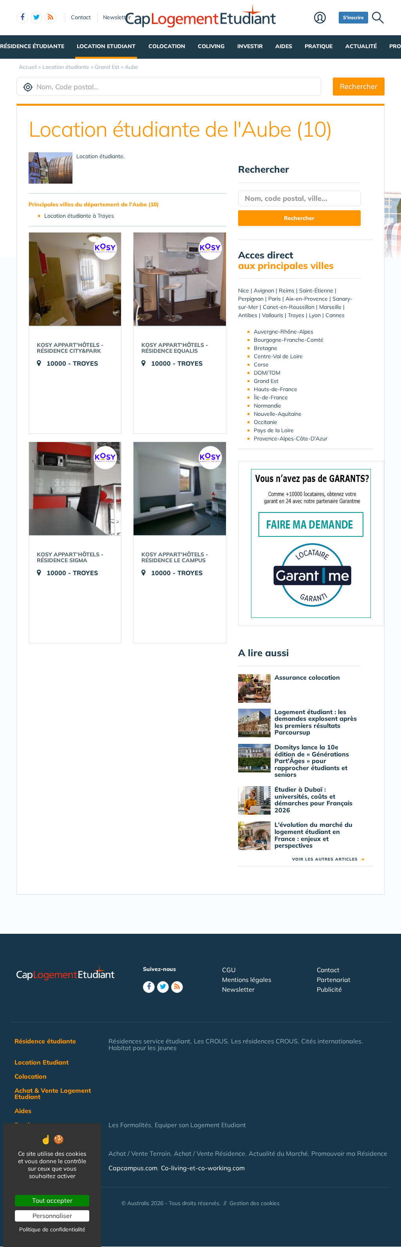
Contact (81, 17)
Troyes (296, 315)
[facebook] (22, 17)
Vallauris (272, 315)
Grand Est (266, 380)
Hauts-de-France (275, 389)
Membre (324, 18)
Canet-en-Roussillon (288, 306)
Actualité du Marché (278, 1153)
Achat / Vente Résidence (209, 1153)
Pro (395, 46)
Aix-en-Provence (306, 298)
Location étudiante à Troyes (79, 215)
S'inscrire (353, 17)
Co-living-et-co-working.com (203, 1168)
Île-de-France (271, 397)
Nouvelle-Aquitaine (278, 413)
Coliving (211, 46)
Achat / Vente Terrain (139, 1153)
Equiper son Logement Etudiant (200, 1125)
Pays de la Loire (274, 430)
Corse (261, 364)
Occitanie (265, 422)
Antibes (247, 315)
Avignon (264, 290)
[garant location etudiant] (311, 543)
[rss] (50, 17)
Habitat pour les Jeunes (142, 1048)
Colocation (166, 46)
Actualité (361, 46)
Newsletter (117, 17)
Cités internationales (331, 1041)
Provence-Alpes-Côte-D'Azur (290, 438)
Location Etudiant (106, 46)
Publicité (329, 989)
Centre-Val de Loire (278, 356)
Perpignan (251, 298)
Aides (283, 46)
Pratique (318, 46)
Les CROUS (211, 1041)
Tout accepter (52, 1200)
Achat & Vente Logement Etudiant (52, 1093)
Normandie (267, 405)
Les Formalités (129, 1125)
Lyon (315, 315)
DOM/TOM (267, 372)
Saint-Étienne (316, 290)
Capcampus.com (132, 1168)
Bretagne (265, 348)
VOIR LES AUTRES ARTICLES (328, 859)
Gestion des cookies (254, 1203)
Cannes (335, 315)
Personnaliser (52, 1216)
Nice (243, 290)
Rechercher (359, 86)
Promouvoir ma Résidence (349, 1153)
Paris (274, 298)
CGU (229, 970)
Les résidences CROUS (264, 1041)
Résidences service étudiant (149, 1041)
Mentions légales (246, 980)
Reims (286, 290)
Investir (250, 46)
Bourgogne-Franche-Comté (288, 339)
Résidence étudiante (32, 46)
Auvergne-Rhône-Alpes (283, 331)
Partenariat (333, 980)
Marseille (330, 306)
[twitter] (36, 17)
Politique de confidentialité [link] (52, 1229)
